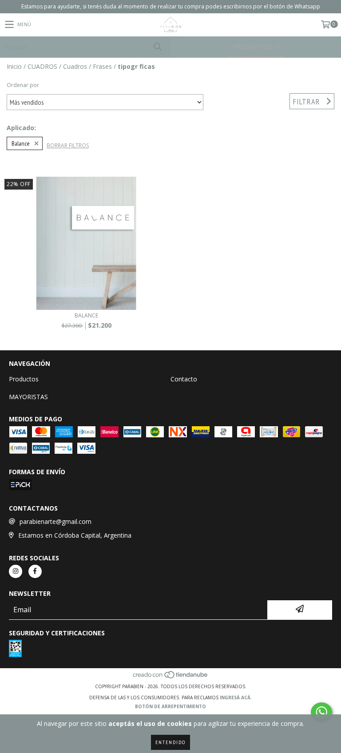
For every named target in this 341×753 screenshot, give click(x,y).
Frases (102, 66)
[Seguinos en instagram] (15, 571)
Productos (24, 379)
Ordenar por (23, 85)
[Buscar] (157, 47)
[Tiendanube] (171, 677)
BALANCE (86, 315)
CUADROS (42, 66)
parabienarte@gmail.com (55, 521)
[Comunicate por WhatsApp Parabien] (321, 712)
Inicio (14, 66)
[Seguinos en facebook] (35, 571)
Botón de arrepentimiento (170, 706)
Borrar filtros (68, 145)
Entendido (170, 742)
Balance (21, 143)
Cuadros (75, 66)
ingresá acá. (236, 697)
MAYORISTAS (28, 396)
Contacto (183, 379)
